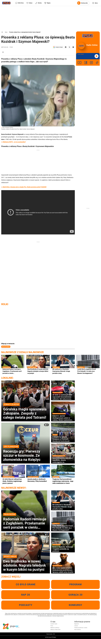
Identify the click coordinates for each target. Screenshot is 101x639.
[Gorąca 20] (75, 594)
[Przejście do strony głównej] (6, 3)
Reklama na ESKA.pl (54, 627)
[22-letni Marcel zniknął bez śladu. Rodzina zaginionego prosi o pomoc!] (13, 475)
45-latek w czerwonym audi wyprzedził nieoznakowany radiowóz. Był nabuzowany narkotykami (62, 397)
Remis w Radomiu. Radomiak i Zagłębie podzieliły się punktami (62, 549)
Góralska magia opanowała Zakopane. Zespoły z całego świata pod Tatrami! (25, 411)
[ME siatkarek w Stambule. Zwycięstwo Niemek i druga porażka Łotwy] (63, 365)
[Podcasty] (25, 605)
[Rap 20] (25, 594)
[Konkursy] (75, 605)
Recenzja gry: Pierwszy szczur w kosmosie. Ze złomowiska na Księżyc (21, 453)
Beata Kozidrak (6, 346)
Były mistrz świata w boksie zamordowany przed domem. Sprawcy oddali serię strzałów (62, 570)
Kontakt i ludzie (53, 623)
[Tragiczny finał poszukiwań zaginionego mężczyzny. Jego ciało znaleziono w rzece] (63, 475)
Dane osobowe (77, 629)
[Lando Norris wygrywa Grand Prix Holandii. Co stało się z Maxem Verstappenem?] (88, 365)
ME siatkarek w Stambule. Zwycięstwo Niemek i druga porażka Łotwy (61, 371)
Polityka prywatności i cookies (80, 627)
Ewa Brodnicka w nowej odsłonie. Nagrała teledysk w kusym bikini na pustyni (38, 371)
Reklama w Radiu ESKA (55, 629)
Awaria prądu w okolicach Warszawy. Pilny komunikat (37, 480)
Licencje (76, 625)
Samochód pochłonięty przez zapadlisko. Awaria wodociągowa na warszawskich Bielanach (62, 460)
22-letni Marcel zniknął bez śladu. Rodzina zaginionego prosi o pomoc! (12, 481)
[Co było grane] (25, 584)
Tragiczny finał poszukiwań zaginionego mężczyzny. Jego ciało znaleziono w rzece (62, 481)
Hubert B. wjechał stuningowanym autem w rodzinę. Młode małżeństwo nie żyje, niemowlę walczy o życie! (62, 418)
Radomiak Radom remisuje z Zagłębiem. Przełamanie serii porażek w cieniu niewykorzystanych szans (12, 371)
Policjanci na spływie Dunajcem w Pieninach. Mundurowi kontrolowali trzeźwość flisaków (60, 439)
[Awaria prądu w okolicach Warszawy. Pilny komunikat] (38, 475)
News (6, 32)
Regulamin (76, 623)
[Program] (75, 584)
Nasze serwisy (49, 634)
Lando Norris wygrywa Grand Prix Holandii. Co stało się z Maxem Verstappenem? (86, 371)
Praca (51, 625)
